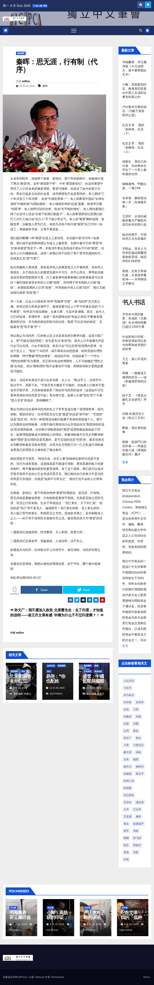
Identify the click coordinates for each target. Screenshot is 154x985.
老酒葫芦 (138, 823)
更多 (125, 462)
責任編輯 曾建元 (22, 693)
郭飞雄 (137, 837)
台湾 (126, 730)
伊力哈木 (129, 695)
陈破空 (137, 845)
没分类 (13, 908)
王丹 (126, 809)
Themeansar (57, 977)
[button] (140, 30)
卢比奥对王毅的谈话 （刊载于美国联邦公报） (134, 111)
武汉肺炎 (129, 795)
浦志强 (140, 802)
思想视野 (21, 53)
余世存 (140, 702)
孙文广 (127, 737)
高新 (135, 852)
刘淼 (138, 716)
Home (146, 977)
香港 (126, 852)
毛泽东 (127, 802)
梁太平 (140, 773)
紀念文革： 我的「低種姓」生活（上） (133, 147)
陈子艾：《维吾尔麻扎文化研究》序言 (134, 399)
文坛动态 (87, 671)
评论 (23, 671)
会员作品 (51, 666)
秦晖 (45, 85)
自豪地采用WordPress (15, 977)
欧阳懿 (127, 787)
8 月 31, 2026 (20, 924)
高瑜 (126, 859)
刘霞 (135, 723)
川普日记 (138, 745)
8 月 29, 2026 (94, 924)
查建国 (127, 773)
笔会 (126, 823)
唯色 (135, 730)
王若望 (127, 816)
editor (26, 81)
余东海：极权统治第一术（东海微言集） (134, 202)
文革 (126, 759)
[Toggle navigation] (74, 30)
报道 (96, 666)
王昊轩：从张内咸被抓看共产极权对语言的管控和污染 (134, 220)
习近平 (127, 687)
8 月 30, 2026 (57, 924)
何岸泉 (127, 702)
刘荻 (126, 723)
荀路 (135, 830)
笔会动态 (98, 671)
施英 (135, 759)
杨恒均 (140, 766)
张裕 (138, 752)
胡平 (126, 830)
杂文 (49, 671)
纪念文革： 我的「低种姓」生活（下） (133, 129)
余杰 (126, 709)
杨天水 (127, 766)
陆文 (126, 845)
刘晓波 (127, 716)
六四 (135, 709)
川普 (126, 745)
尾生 (138, 737)
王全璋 (137, 809)
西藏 (126, 837)
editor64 (56, 693)
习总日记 (129, 680)
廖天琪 (127, 752)
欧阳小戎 (129, 780)
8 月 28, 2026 (131, 924)
